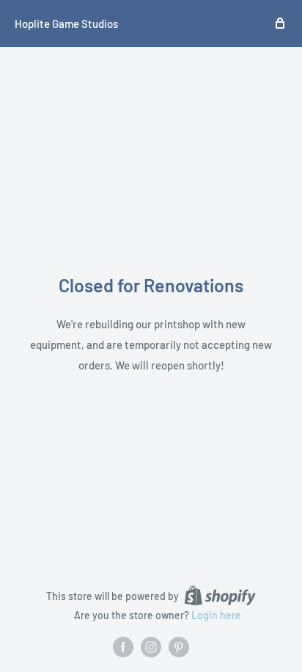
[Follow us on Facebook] (123, 647)
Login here (216, 615)
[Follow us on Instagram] (151, 647)
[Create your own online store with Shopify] (220, 595)
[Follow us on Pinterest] (179, 647)
